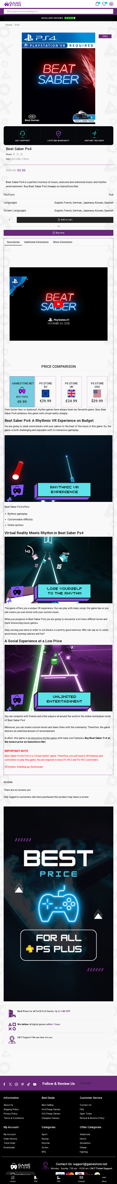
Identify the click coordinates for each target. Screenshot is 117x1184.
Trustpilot (85, 1083)
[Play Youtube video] (59, 304)
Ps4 (17, 24)
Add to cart (66, 219)
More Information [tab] (62, 242)
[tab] (13, 242)
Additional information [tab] (36, 242)
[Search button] (110, 11)
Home (8, 24)
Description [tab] (13, 242)
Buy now (60, 232)
